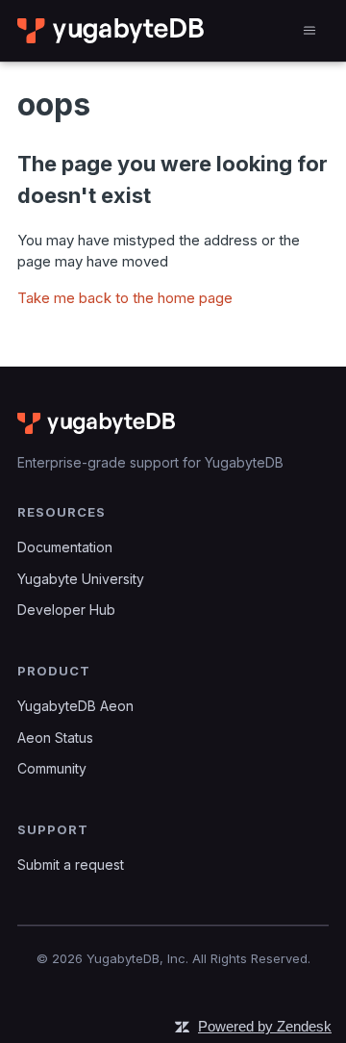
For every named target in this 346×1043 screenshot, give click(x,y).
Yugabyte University (80, 579)
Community (51, 768)
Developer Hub (66, 609)
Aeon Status (55, 737)
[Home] (111, 30)
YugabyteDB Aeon (75, 706)
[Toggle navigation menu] (309, 30)
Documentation (64, 547)
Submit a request (70, 864)
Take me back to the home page (125, 298)
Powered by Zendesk (265, 1026)
